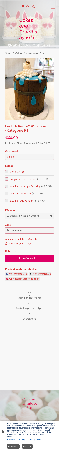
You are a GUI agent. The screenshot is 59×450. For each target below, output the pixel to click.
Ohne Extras (16, 172)
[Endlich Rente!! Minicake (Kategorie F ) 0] (29, 89)
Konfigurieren (35, 440)
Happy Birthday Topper (28, 179)
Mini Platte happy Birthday (30, 186)
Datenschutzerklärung (16, 440)
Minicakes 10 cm (35, 53)
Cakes (18, 53)
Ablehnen (27, 446)
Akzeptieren (13, 446)
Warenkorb (29, 318)
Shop (8, 53)
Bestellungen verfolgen (29, 308)
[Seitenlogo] (29, 43)
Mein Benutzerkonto (30, 297)
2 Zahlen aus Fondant (27, 200)
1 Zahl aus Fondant (26, 193)
